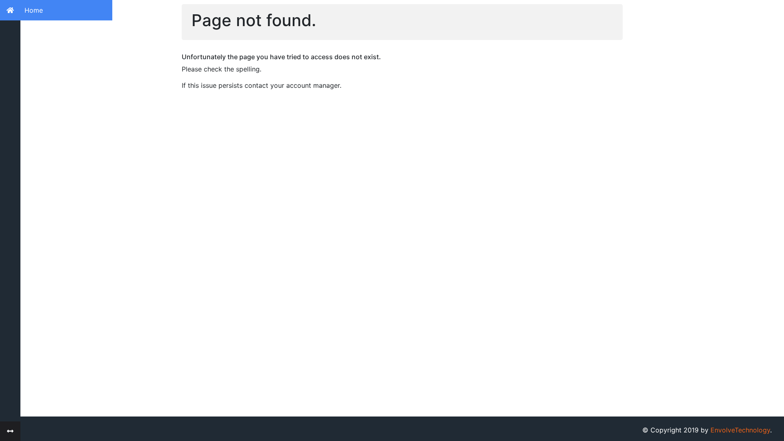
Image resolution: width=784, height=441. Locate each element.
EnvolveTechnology (740, 430)
